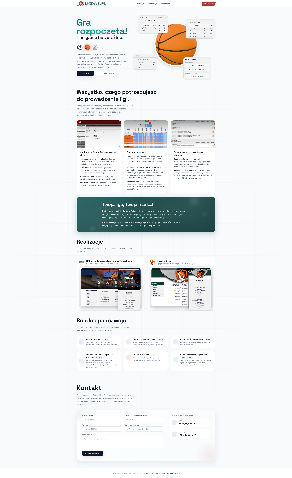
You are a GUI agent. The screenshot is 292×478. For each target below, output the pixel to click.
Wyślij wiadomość (92, 453)
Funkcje (140, 4)
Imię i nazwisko (88, 415)
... (102, 47)
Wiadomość (87, 435)
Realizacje (152, 4)
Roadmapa (165, 4)
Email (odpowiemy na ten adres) (136, 415)
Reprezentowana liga (131, 425)
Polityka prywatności (174, 473)
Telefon (85, 425)
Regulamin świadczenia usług (156, 473)
